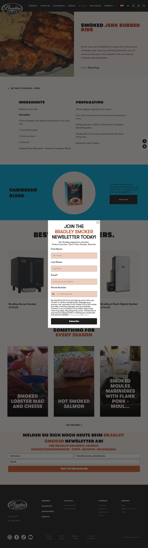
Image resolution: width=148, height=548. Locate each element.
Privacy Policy (75, 315)
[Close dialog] (98, 222)
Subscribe (74, 321)
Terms (85, 315)
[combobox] (55, 294)
